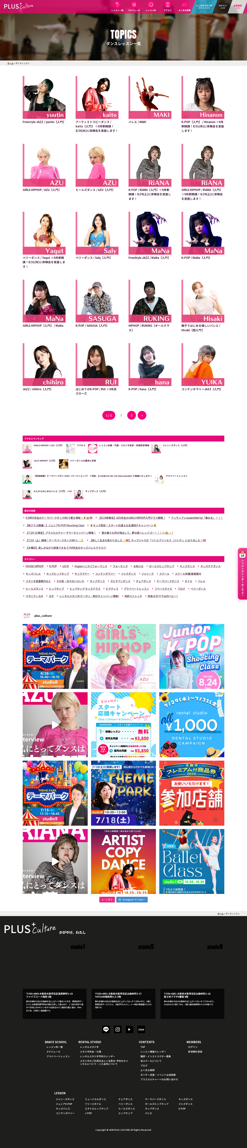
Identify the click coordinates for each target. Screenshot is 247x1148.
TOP (142, 1047)
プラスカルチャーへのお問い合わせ (159, 1079)
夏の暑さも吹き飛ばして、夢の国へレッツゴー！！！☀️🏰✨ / (137, 532)
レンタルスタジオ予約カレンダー (97, 1056)
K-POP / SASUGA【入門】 (92, 326)
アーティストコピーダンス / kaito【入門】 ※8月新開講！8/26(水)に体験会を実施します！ (97, 126)
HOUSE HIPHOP (35, 566)
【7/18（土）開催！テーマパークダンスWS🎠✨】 (55, 540)
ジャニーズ (147, 573)
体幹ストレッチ (133, 596)
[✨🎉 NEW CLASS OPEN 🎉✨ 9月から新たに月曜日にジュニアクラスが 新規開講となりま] (191, 656)
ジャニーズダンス (65, 1099)
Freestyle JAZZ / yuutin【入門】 (44, 122)
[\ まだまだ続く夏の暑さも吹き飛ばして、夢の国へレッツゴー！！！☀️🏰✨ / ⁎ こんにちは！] (55, 656)
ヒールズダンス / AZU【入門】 (95, 190)
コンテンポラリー (105, 573)
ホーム (10, 63)
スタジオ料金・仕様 (90, 1051)
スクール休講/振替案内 (188, 573)
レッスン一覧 (117, 10)
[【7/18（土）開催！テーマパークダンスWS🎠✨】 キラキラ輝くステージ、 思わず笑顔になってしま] (123, 793)
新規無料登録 (195, 1051)
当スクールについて (151, 1060)
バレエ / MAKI (137, 122)
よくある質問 (184, 10)
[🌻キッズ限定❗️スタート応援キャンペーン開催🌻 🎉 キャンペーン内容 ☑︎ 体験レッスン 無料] (123, 724)
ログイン (193, 1047)
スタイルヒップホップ (96, 1108)
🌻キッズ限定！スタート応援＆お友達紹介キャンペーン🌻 (123, 525)
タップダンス (97, 581)
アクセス (168, 10)
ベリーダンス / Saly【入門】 (94, 258)
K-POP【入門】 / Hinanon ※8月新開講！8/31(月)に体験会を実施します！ (202, 126)
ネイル (188, 581)
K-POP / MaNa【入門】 (196, 258)
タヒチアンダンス (120, 581)
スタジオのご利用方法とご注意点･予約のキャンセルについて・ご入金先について (104, 1062)
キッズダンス (187, 566)
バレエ (201, 581)
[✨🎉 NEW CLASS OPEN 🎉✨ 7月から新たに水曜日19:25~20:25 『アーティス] (123, 861)
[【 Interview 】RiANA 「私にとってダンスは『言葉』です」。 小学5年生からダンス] (55, 861)
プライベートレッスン (136, 588)
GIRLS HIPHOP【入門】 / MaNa (43, 326)
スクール (164, 573)
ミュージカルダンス (95, 1099)
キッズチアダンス (210, 566)
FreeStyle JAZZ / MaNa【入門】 (150, 258)
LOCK (65, 566)
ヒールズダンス (34, 588)
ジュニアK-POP (64, 1103)
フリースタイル (163, 588)
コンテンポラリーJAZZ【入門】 (202, 389)
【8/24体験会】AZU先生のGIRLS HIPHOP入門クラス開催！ (132, 517)
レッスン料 (151, 10)
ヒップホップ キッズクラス (85, 588)
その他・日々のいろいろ (70, 581)
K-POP (53, 566)
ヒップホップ (56, 588)
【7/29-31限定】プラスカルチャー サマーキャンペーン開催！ (61, 532)
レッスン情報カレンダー (153, 1051)
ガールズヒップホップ (161, 566)
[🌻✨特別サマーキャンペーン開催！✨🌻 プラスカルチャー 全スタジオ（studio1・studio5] (191, 724)
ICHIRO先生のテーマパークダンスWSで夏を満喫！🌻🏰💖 (59, 517)
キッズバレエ (33, 573)
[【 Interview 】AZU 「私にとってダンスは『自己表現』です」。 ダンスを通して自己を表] (55, 724)
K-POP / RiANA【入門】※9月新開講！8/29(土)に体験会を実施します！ (150, 194)
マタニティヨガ (34, 596)
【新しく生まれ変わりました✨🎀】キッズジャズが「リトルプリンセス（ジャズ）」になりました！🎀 (148, 540)
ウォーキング (120, 566)
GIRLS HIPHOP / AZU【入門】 (42, 190)
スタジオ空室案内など (38, 581)
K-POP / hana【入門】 (143, 389)
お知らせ (138, 566)
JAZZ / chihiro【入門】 (38, 389)
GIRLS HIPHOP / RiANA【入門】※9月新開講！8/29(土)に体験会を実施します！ (202, 194)
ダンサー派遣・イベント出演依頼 (158, 1074)
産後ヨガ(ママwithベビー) (163, 596)
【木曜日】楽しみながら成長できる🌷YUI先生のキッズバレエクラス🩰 (66, 547)
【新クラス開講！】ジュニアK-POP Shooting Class (55, 525)
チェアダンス (143, 581)
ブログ (181, 588)
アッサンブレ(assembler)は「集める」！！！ (197, 517)
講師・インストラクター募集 (155, 1056)
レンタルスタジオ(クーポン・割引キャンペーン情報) (89, 596)
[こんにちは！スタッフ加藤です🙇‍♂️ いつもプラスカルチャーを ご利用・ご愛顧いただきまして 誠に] (191, 793)
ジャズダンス (128, 573)
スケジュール (134, 10)
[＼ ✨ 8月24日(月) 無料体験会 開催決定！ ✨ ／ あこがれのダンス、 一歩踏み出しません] (123, 656)
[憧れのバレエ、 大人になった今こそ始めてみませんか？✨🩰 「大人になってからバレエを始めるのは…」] (191, 861)
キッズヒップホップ (57, 573)
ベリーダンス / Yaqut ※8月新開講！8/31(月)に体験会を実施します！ (44, 262)
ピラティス (112, 588)
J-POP (88, 1113)
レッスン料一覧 (54, 1047)
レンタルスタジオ (89, 1047)
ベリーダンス (198, 588)
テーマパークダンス (168, 581)
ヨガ (51, 596)
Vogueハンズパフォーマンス (90, 566)
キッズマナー (82, 573)
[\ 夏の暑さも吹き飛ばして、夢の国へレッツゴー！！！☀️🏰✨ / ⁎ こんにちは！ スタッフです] (55, 793)
